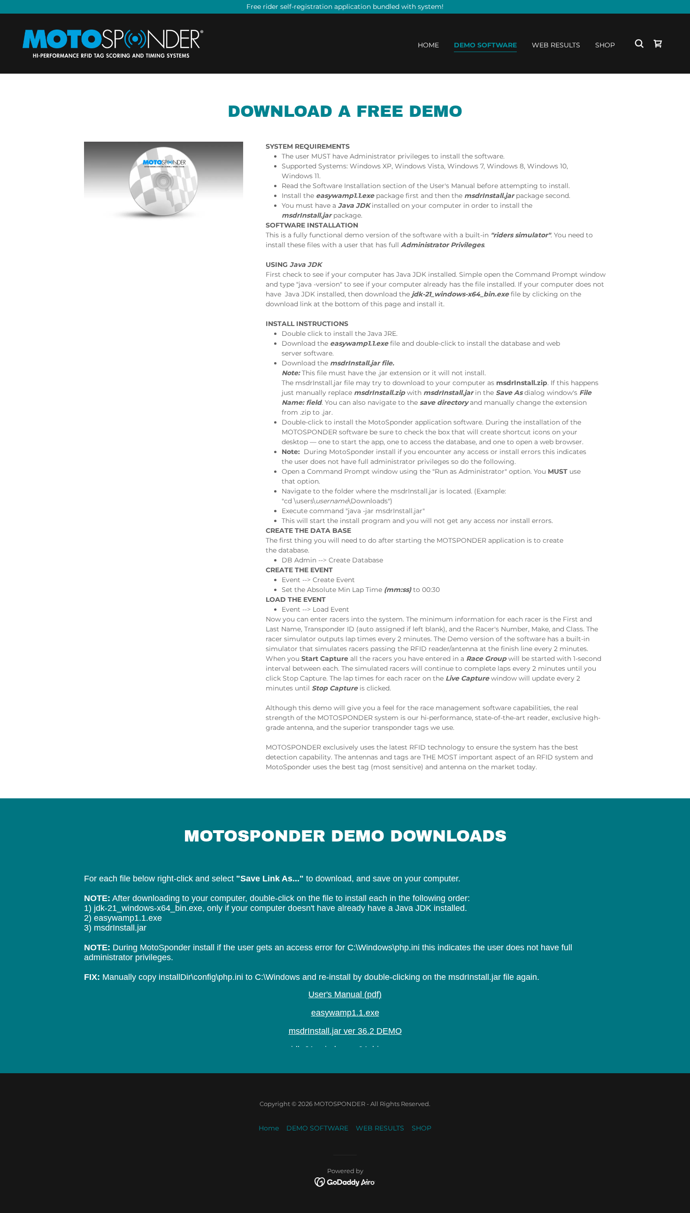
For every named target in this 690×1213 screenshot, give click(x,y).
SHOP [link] (605, 45)
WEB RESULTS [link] (556, 45)
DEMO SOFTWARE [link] (485, 45)
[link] (113, 43)
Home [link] (428, 45)
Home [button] (269, 1128)
